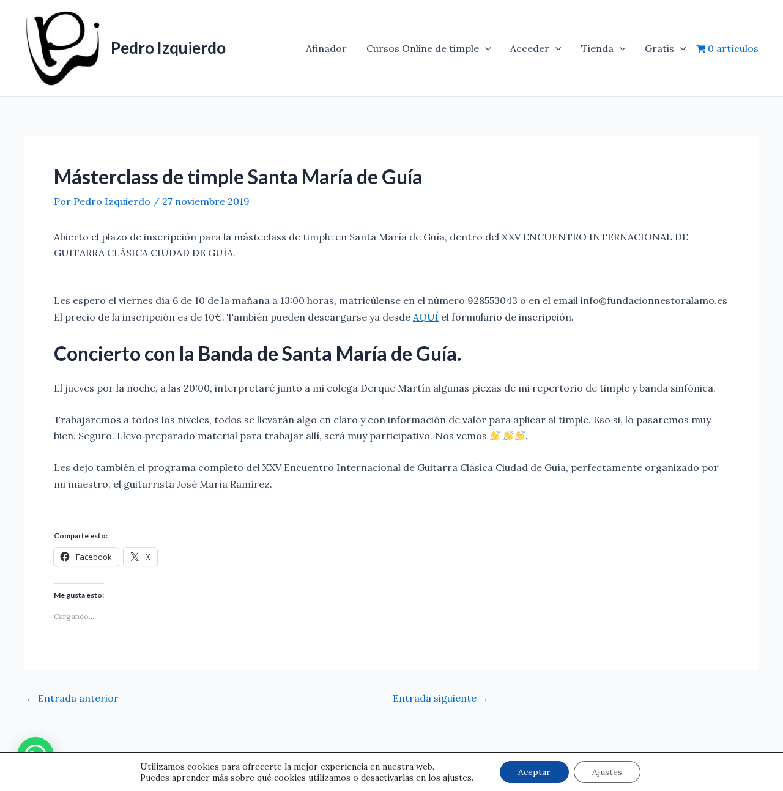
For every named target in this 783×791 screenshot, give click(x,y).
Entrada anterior (72, 698)
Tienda (597, 48)
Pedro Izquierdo (168, 48)
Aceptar (534, 772)
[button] (485, 48)
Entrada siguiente (441, 698)
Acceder (529, 48)
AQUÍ (426, 317)
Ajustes (607, 772)
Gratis (659, 48)
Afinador (326, 48)
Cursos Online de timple (422, 48)
